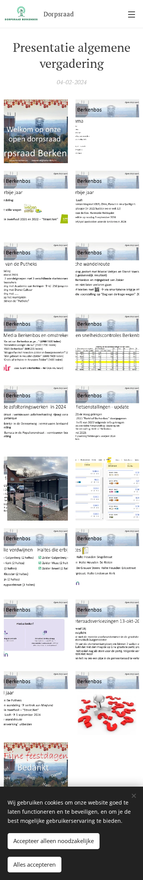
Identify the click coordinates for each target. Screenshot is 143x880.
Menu (131, 14)
